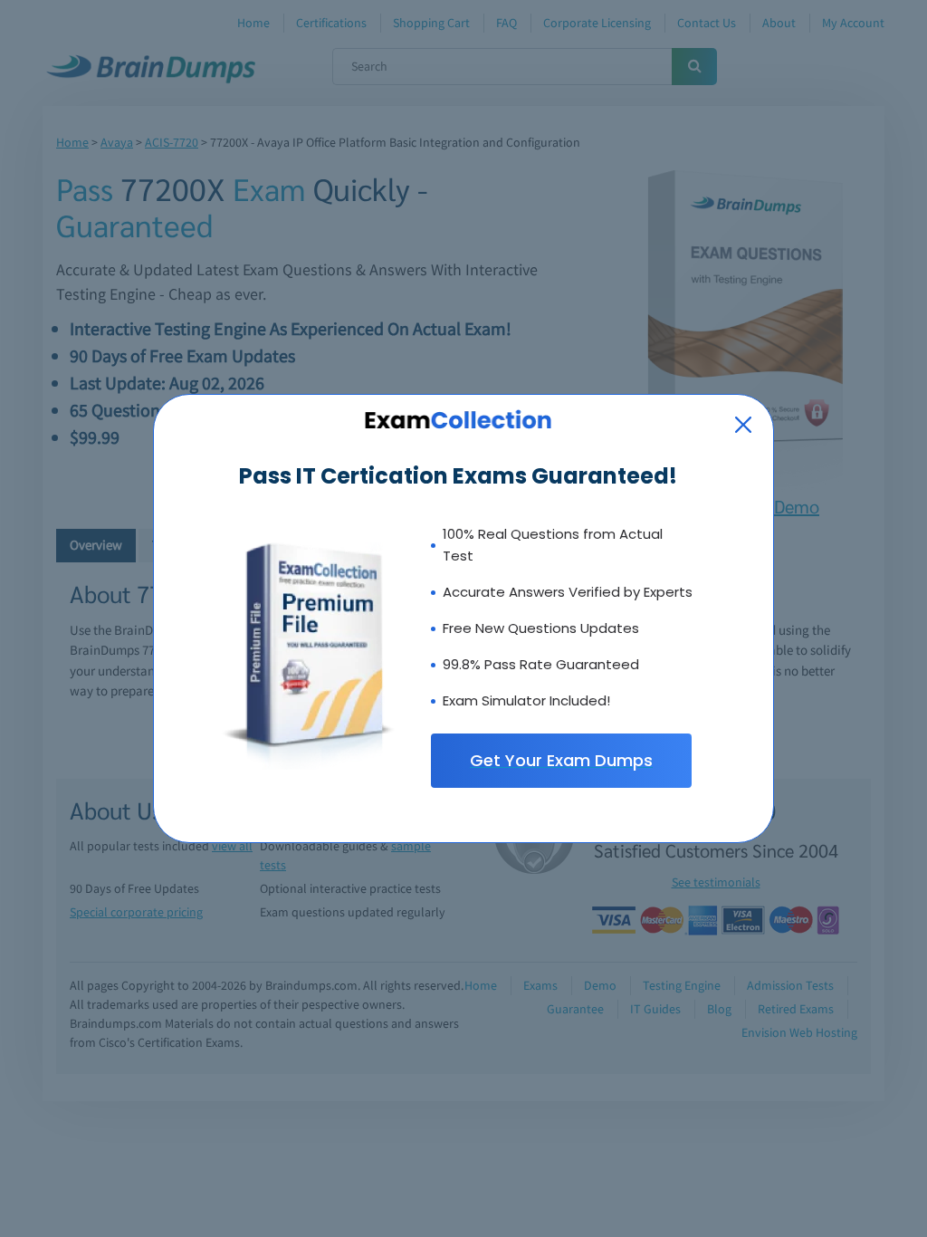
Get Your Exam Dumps (561, 760)
